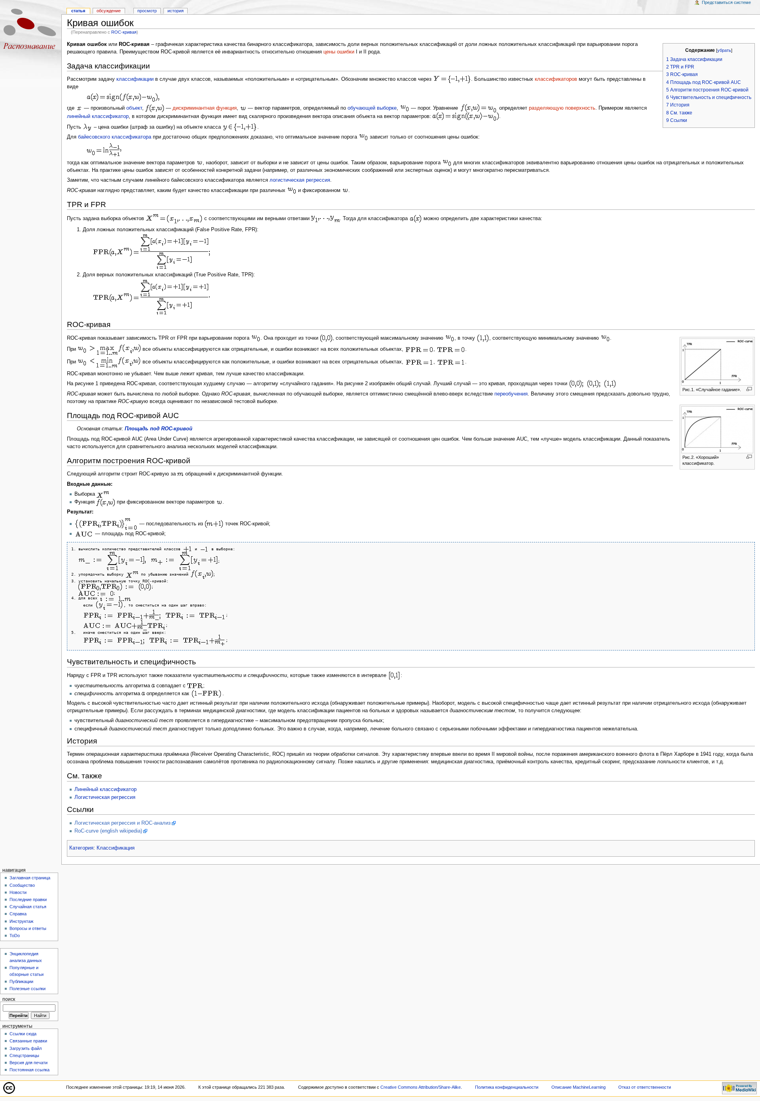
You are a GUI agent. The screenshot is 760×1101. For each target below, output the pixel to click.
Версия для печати (29, 1062)
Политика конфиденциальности (506, 1087)
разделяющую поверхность (562, 108)
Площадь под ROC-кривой (158, 429)
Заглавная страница (30, 877)
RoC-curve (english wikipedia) (108, 831)
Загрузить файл (26, 1048)
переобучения (511, 394)
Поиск (8, 999)
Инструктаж (21, 921)
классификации (135, 79)
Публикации (21, 981)
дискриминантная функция (205, 108)
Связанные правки (28, 1040)
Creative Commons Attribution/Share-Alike (420, 1087)
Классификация (116, 848)
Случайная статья (28, 906)
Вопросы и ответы (28, 928)
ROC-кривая (124, 32)
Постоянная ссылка (29, 1069)
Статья (78, 10)
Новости (18, 892)
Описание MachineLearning (578, 1087)
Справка (18, 913)
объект (134, 108)
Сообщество (22, 885)
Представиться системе (726, 2)
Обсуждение (109, 10)
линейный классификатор (98, 116)
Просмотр (147, 10)
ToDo (15, 935)
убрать (724, 50)
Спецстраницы (24, 1055)
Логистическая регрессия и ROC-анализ (122, 823)
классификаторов (556, 79)
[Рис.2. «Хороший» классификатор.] (717, 429)
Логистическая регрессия (104, 797)
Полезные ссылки (28, 988)
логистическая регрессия (300, 180)
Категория (81, 848)
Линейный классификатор (105, 789)
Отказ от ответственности (644, 1087)
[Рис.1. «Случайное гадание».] (717, 361)
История (175, 10)
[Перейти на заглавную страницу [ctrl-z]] (30, 30)
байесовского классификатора (114, 137)
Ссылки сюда (23, 1033)
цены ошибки (338, 52)
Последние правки (28, 899)
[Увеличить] (749, 389)
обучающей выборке (372, 108)
